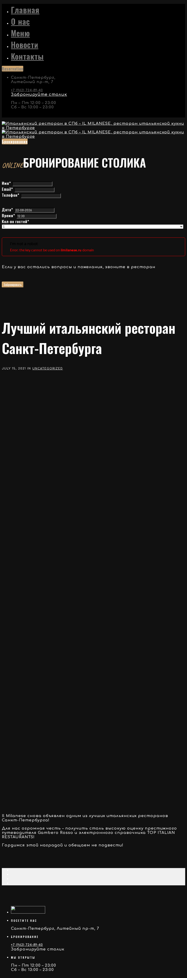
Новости (24, 44)
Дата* (7, 209)
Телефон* (10, 195)
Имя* (6, 183)
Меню (20, 33)
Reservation (12, 68)
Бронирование (15, 141)
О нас (20, 21)
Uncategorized (47, 368)
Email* (7, 189)
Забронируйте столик (39, 94)
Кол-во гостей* (15, 221)
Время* (8, 215)
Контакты (27, 56)
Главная (25, 9)
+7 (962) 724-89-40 (27, 90)
